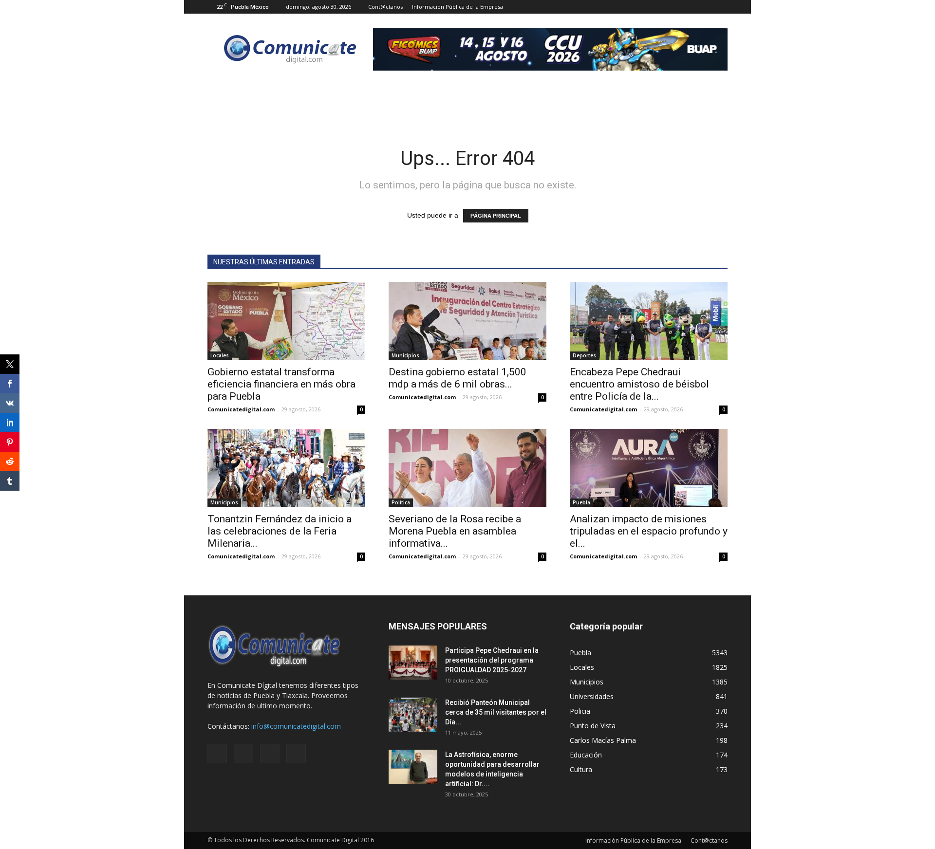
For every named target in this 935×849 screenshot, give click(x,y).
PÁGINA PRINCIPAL (495, 216)
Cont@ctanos (385, 6)
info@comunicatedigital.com (296, 726)
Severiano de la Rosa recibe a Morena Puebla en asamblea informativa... (455, 531)
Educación (586, 754)
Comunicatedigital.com (241, 409)
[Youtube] (720, 7)
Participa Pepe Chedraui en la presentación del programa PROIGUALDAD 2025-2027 (492, 660)
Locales (219, 355)
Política (401, 502)
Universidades (592, 696)
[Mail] (688, 7)
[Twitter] (704, 7)
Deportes (584, 355)
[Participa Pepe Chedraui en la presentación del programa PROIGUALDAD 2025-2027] (413, 663)
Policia (580, 711)
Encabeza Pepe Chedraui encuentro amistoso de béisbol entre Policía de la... (639, 384)
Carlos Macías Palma (603, 740)
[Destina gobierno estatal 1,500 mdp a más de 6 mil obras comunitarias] (467, 321)
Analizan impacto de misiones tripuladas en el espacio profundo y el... (649, 531)
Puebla (581, 502)
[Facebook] (672, 7)
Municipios (405, 355)
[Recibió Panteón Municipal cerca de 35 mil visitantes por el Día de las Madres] (413, 715)
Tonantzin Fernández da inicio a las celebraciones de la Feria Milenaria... (279, 531)
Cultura (581, 769)
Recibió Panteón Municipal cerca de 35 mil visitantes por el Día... (495, 712)
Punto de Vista (593, 725)
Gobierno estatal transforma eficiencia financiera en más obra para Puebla (281, 384)
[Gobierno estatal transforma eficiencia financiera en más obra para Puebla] (286, 321)
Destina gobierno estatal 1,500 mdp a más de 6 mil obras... (457, 378)
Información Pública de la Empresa (457, 6)
